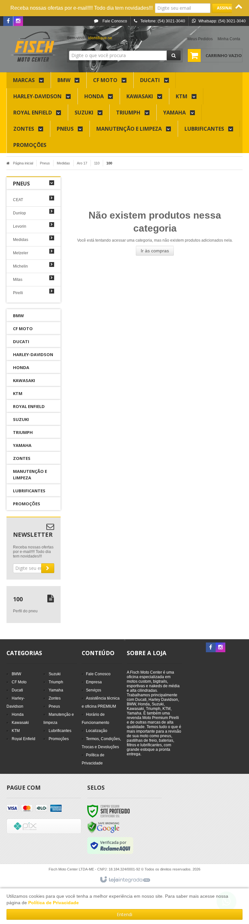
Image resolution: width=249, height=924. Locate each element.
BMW (16, 674)
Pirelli (18, 293)
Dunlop (19, 213)
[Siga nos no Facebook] (8, 21)
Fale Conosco (114, 21)
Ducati (17, 690)
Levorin (19, 226)
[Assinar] (225, 8)
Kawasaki (20, 722)
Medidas (63, 163)
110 (97, 163)
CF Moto (19, 682)
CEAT (18, 200)
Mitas (17, 279)
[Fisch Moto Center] (33, 47)
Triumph (56, 682)
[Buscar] (174, 55)
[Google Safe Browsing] (103, 827)
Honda (18, 714)
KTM (16, 730)
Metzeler (20, 253)
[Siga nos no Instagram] (18, 21)
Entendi (124, 914)
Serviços (93, 690)
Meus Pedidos (200, 39)
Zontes (55, 698)
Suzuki (55, 674)
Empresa (94, 682)
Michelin (20, 266)
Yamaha (56, 690)
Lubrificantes (60, 730)
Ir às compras (155, 250)
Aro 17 (82, 163)
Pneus (45, 163)
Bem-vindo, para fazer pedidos (106, 38)
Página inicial (23, 163)
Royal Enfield (23, 739)
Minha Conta (229, 39)
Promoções (59, 739)
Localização (96, 730)
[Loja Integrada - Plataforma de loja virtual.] (124, 880)
